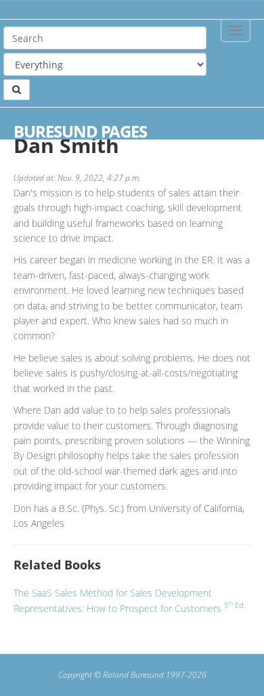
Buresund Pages (80, 131)
